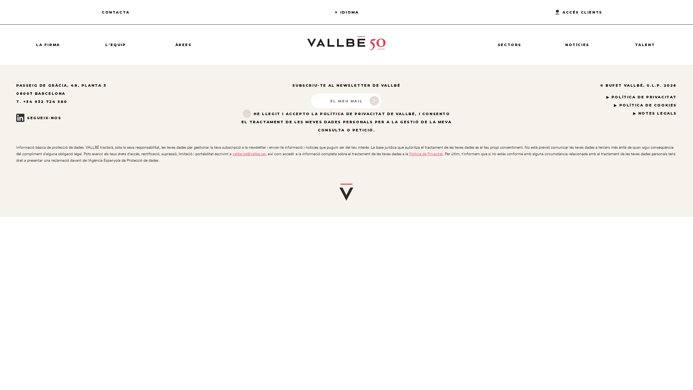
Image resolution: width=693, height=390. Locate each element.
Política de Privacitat (426, 154)
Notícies (577, 45)
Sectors (509, 45)
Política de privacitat (644, 97)
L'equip (115, 45)
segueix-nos (44, 118)
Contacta (116, 12)
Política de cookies (648, 105)
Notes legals (657, 113)
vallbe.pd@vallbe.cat (249, 154)
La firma (48, 45)
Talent (645, 45)
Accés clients (582, 12)
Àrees (183, 45)
